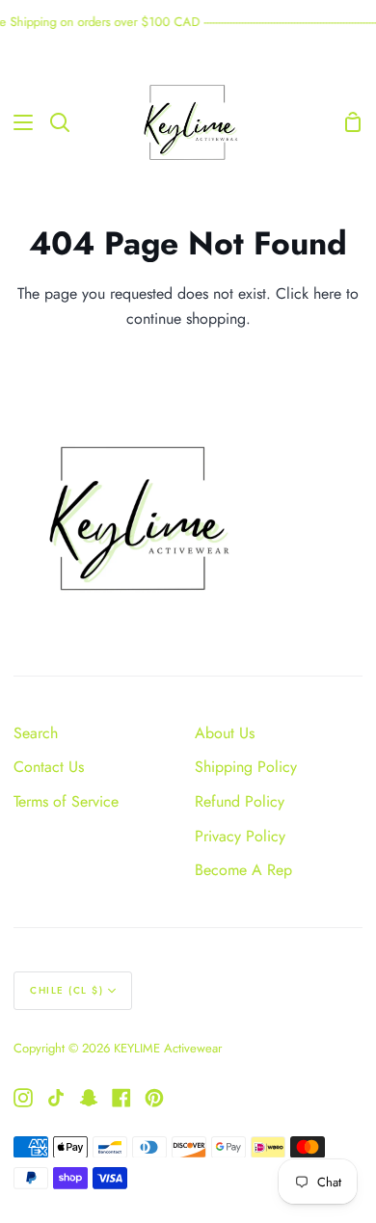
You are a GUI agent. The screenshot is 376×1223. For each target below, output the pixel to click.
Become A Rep (243, 870)
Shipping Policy (246, 767)
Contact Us (48, 767)
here (327, 293)
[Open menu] (17, 122)
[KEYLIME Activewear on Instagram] (23, 1097)
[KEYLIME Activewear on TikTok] (56, 1097)
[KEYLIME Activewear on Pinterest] (154, 1097)
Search (35, 733)
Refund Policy (239, 801)
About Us (225, 733)
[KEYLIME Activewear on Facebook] (121, 1097)
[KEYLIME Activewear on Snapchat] (88, 1097)
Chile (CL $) (66, 990)
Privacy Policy (240, 836)
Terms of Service (66, 801)
